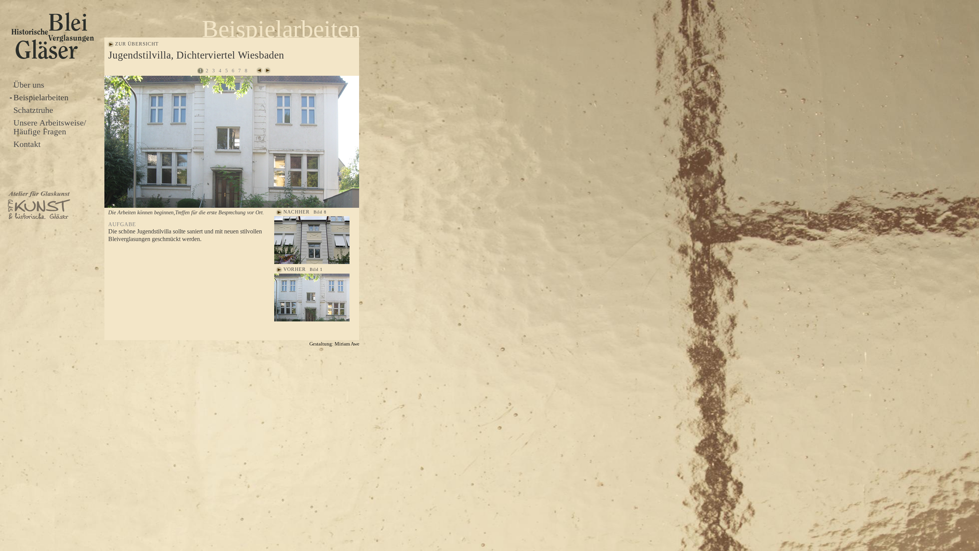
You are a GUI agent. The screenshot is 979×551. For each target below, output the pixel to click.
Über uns (28, 85)
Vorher (294, 269)
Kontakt (27, 144)
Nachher (296, 212)
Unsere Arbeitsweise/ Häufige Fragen (49, 127)
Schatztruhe (33, 110)
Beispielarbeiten (40, 97)
